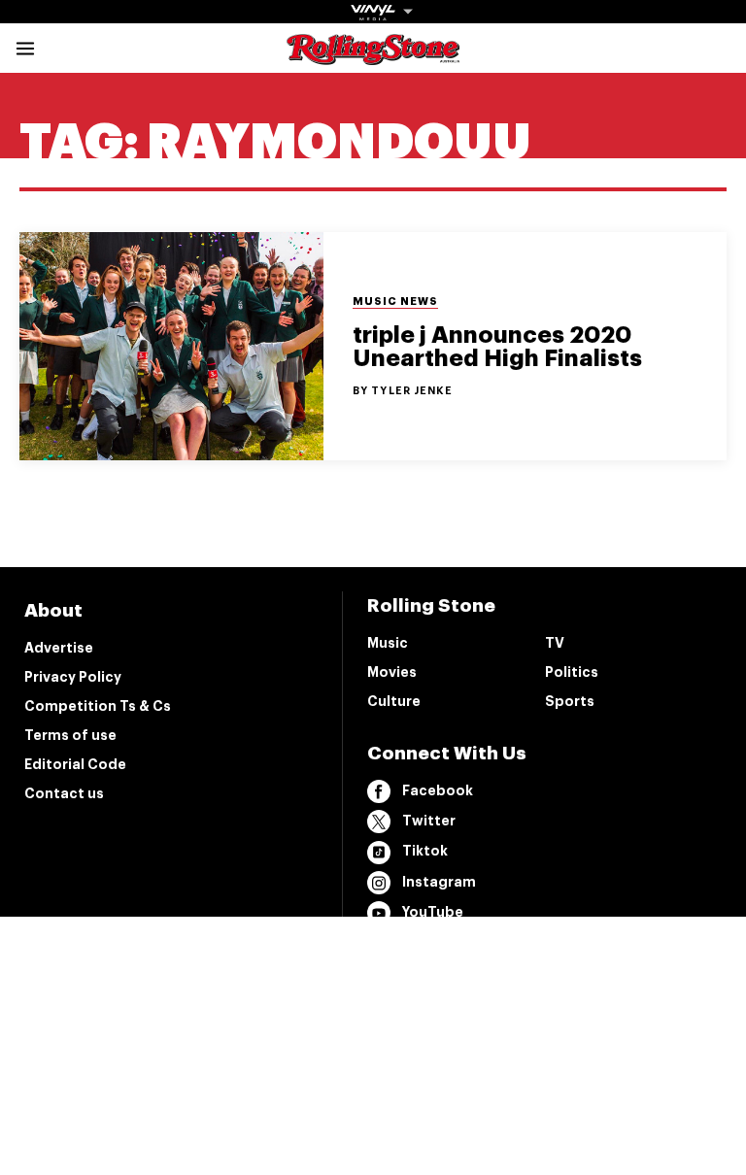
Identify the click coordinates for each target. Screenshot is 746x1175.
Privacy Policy (72, 677)
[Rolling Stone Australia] (373, 56)
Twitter (429, 820)
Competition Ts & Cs (97, 706)
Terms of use (70, 735)
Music (387, 643)
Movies (392, 672)
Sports (569, 701)
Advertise (58, 648)
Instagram (439, 882)
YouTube (432, 912)
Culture (394, 701)
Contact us (64, 793)
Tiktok (425, 850)
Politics (571, 672)
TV (554, 643)
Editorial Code (75, 764)
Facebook (437, 790)
